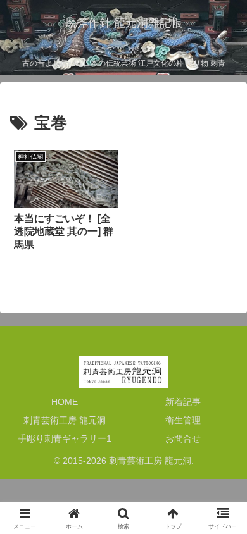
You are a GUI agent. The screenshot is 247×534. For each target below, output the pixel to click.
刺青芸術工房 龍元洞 (64, 420)
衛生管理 (183, 420)
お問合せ (183, 438)
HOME (64, 402)
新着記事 (183, 402)
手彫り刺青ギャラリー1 (64, 438)
